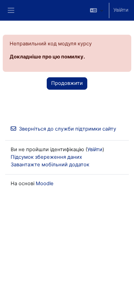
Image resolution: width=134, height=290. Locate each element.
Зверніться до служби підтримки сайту (67, 129)
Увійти (121, 10)
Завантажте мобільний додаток (50, 164)
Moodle (45, 183)
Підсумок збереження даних (46, 157)
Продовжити (67, 83)
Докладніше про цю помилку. (47, 57)
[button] (97, 10)
